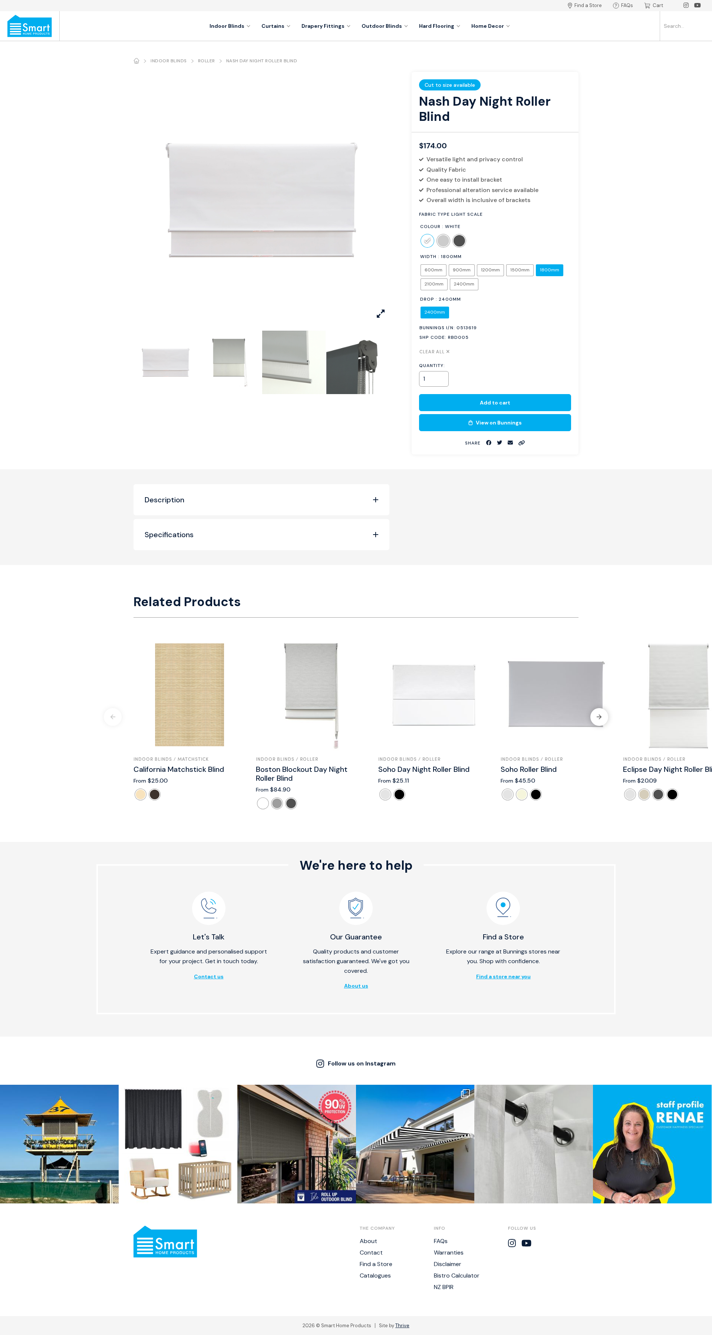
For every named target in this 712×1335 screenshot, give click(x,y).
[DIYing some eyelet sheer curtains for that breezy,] (533, 1144)
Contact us (209, 976)
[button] (599, 717)
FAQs (627, 5)
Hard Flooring (436, 26)
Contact (371, 1252)
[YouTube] (697, 5)
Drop (427, 299)
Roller (206, 61)
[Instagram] (686, 5)
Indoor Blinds (227, 26)
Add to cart (495, 402)
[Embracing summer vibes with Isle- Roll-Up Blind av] (296, 1144)
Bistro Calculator (456, 1275)
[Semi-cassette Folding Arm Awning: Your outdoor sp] (415, 1144)
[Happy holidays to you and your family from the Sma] (59, 1144)
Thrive (402, 1325)
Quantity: (432, 366)
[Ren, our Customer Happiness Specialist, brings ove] (652, 1144)
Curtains (272, 26)
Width (428, 257)
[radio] (427, 240)
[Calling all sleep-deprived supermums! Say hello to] (178, 1144)
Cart (658, 5)
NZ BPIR (444, 1287)
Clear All (432, 351)
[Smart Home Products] (29, 26)
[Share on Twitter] (499, 443)
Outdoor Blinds (382, 26)
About (368, 1241)
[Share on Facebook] (488, 443)
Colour (430, 226)
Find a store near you (503, 976)
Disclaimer (447, 1264)
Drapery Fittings (323, 26)
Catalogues (375, 1275)
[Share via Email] (510, 443)
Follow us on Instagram (362, 1063)
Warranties (449, 1252)
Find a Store (588, 5)
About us (356, 985)
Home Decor (487, 26)
